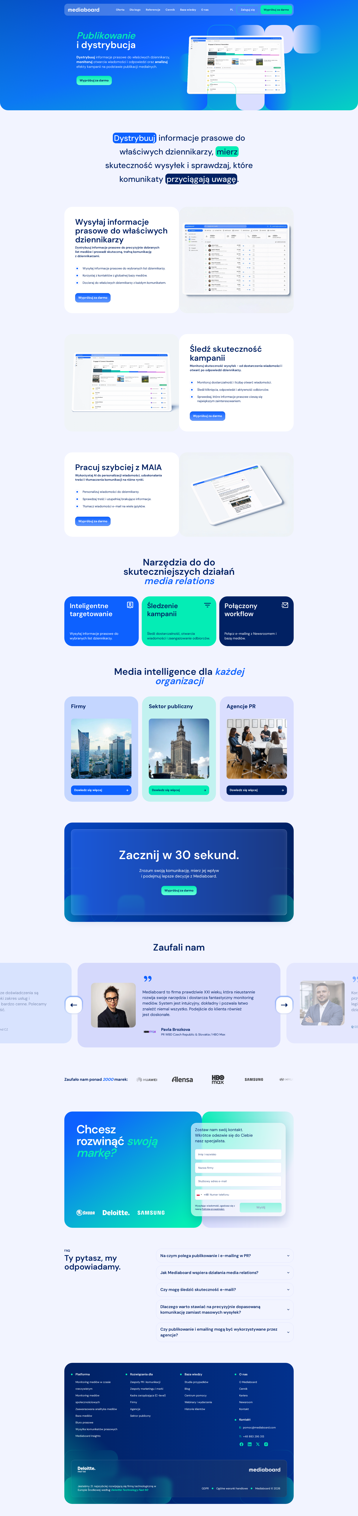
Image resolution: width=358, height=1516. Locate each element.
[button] (120, 9)
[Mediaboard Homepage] (83, 10)
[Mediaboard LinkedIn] (249, 1444)
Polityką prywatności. (213, 1209)
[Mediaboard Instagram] (266, 1444)
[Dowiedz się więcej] (101, 749)
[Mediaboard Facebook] (241, 1444)
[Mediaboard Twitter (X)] (258, 1444)
